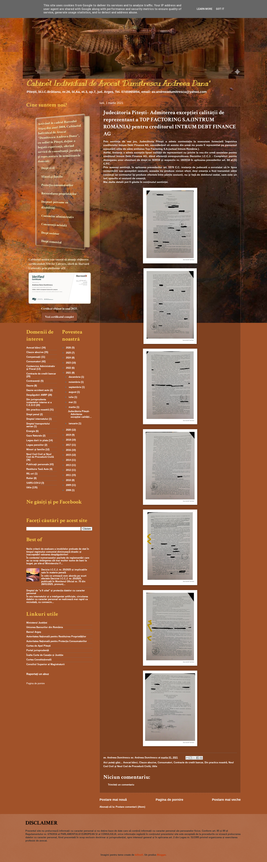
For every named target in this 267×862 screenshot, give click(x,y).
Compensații (33, 357)
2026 (69, 347)
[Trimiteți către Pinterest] (201, 758)
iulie (71, 397)
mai (71, 402)
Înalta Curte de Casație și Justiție (44, 655)
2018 (69, 439)
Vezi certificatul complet (59, 317)
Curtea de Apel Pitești (38, 645)
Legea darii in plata (37, 440)
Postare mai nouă (113, 799)
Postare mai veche (226, 799)
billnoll (139, 854)
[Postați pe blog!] (191, 758)
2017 (69, 445)
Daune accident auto (37, 390)
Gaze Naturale (34, 435)
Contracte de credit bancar (188, 762)
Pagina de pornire (169, 799)
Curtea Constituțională (38, 659)
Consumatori (165, 762)
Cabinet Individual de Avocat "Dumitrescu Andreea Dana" (117, 83)
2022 (69, 367)
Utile (154, 766)
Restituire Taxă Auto (37, 469)
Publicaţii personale (37, 464)
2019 (69, 435)
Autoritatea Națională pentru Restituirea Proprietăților (56, 636)
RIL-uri (30, 473)
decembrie (75, 377)
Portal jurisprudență (37, 650)
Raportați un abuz (37, 673)
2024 (69, 357)
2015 (69, 455)
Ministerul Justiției (36, 622)
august (73, 392)
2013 (69, 465)
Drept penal (32, 414)
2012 (69, 470)
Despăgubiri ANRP (36, 395)
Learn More (204, 8)
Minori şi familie (35, 449)
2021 (69, 372)
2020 (69, 429)
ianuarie (73, 423)
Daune (29, 385)
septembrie (75, 387)
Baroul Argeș (33, 632)
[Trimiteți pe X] (194, 758)
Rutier (29, 478)
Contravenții (33, 381)
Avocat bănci (130, 762)
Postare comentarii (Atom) (130, 806)
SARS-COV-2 (33, 483)
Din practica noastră (216, 762)
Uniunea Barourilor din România (44, 627)
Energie (30, 431)
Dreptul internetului (37, 419)
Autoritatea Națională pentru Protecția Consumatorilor (56, 641)
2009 (69, 485)
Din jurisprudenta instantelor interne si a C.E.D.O (39, 402)
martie (72, 407)
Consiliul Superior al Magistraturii (45, 664)
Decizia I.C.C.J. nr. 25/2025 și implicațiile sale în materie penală (64, 571)
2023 (69, 362)
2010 (69, 480)
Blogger (161, 854)
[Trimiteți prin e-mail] (187, 758)
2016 (69, 450)
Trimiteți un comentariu (121, 784)
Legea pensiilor (35, 445)
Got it (220, 8)
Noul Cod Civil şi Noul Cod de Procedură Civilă (40, 455)
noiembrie (75, 382)
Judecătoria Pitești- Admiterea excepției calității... (80, 414)
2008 (69, 490)
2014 (69, 460)
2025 (69, 352)
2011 (69, 475)
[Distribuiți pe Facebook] (197, 758)
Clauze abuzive (147, 762)
